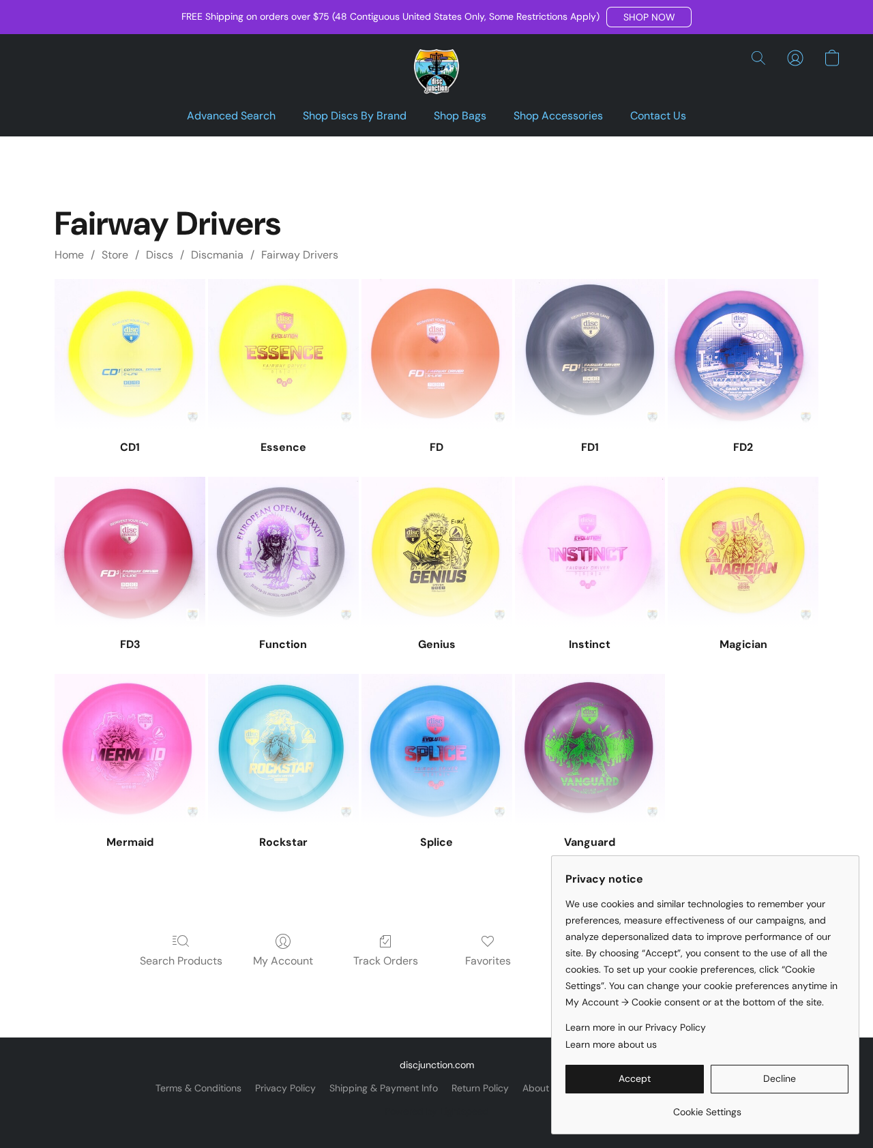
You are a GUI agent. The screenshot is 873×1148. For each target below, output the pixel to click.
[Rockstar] (283, 749)
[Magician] (743, 552)
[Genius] (436, 552)
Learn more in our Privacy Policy (635, 1027)
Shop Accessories (558, 115)
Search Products (181, 961)
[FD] (436, 354)
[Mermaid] (130, 749)
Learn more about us (611, 1044)
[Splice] (436, 749)
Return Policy (480, 1088)
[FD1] (590, 354)
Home (69, 255)
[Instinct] (590, 552)
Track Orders (385, 961)
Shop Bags (460, 115)
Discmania (217, 255)
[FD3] (130, 552)
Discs (159, 255)
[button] (649, 17)
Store (115, 255)
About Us (542, 1088)
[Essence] (283, 354)
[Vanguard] (590, 749)
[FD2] (743, 354)
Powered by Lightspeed (437, 1111)
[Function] (283, 552)
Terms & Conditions (198, 1088)
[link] (706, 1106)
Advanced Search (231, 115)
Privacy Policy (285, 1088)
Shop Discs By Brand (354, 115)
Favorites (488, 961)
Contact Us (658, 115)
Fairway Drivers (299, 255)
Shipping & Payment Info (383, 1088)
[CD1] (130, 354)
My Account (283, 961)
